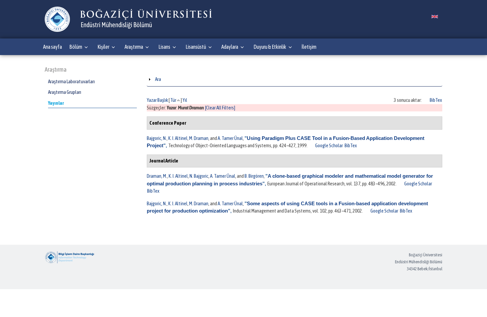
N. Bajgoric (198, 176)
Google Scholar (329, 145)
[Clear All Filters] (220, 107)
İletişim (308, 47)
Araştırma (134, 47)
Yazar (152, 100)
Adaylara (229, 47)
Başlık (162, 100)
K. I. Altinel (178, 138)
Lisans (164, 47)
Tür (173, 100)
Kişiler (103, 47)
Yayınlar (56, 103)
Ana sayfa (52, 47)
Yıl (185, 100)
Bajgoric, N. (157, 138)
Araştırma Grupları (64, 92)
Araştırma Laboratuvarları (71, 81)
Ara (158, 79)
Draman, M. (157, 176)
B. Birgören (254, 176)
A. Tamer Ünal (230, 138)
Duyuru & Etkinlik (269, 47)
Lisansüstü (196, 47)
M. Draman (198, 138)
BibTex (436, 100)
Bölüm (75, 47)
